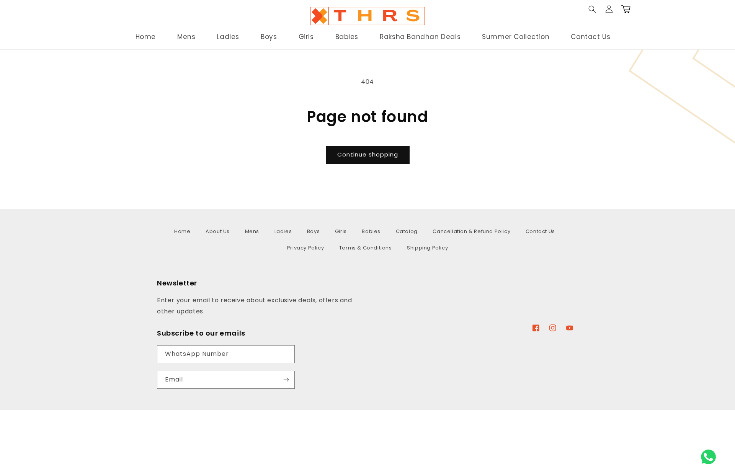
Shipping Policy (427, 247)
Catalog (407, 231)
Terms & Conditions (365, 247)
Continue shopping (367, 154)
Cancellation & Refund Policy (471, 231)
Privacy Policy (305, 247)
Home (182, 231)
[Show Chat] (710, 456)
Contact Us (540, 231)
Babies (371, 231)
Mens (252, 231)
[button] (113, 16)
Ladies (283, 231)
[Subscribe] (286, 380)
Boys (313, 231)
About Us (218, 231)
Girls (341, 231)
